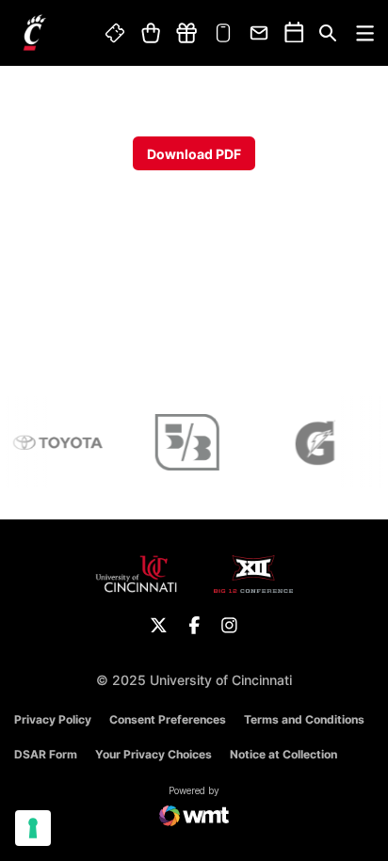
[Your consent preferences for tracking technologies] (33, 828)
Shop (150, 33)
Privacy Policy (52, 719)
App (223, 33)
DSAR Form (45, 754)
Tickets (116, 33)
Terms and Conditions (304, 719)
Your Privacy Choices (153, 754)
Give (186, 33)
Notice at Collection (283, 754)
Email (260, 33)
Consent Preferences (167, 719)
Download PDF (194, 154)
